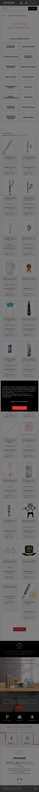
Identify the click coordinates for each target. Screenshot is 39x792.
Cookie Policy (19, 392)
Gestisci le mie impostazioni (19, 401)
